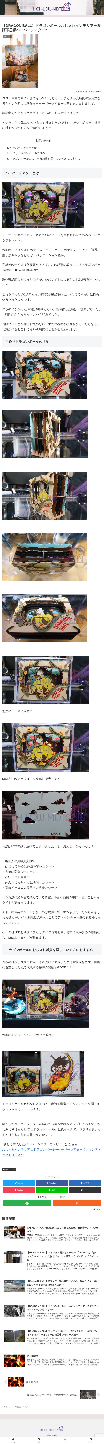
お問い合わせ (52, 1435)
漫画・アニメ (10, 1170)
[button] (85, 1190)
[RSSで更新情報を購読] (77, 1203)
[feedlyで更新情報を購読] (27, 1203)
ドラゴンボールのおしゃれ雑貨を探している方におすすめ (45, 158)
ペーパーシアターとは (23, 147)
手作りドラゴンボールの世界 (27, 153)
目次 (39, 140)
